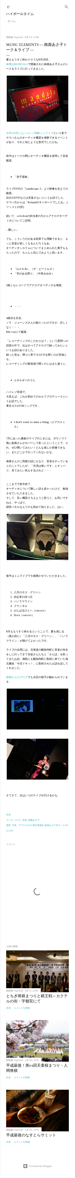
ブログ (17, 820)
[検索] (66, 6)
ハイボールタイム (20, 14)
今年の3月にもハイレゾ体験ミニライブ (29, 133)
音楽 (24, 820)
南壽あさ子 (34, 820)
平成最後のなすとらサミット (31, 1135)
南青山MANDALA (17, 64)
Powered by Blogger (40, 1166)
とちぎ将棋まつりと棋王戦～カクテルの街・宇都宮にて (37, 998)
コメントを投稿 (22, 1007)
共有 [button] (8, 814)
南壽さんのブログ (17, 677)
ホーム (12, 21)
